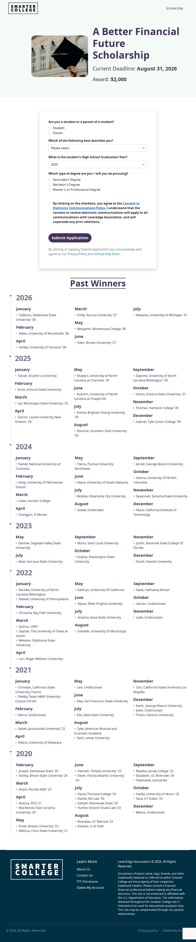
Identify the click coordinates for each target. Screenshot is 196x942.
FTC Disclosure (87, 881)
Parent (58, 133)
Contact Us (85, 875)
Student (59, 128)
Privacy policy (148, 930)
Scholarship (174, 8)
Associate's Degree (67, 180)
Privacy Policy (77, 254)
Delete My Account (90, 888)
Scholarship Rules (107, 254)
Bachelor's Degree (66, 185)
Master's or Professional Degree (76, 189)
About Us (83, 869)
